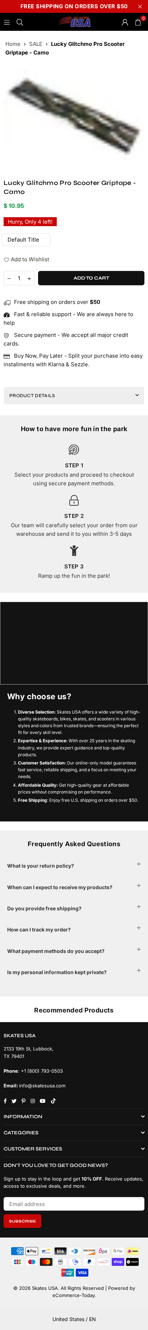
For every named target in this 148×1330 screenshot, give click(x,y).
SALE (35, 43)
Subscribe (22, 1221)
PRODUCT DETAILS (32, 396)
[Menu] (6, 21)
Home (12, 43)
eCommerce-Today (73, 1295)
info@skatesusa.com (42, 1085)
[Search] (19, 21)
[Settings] (125, 21)
